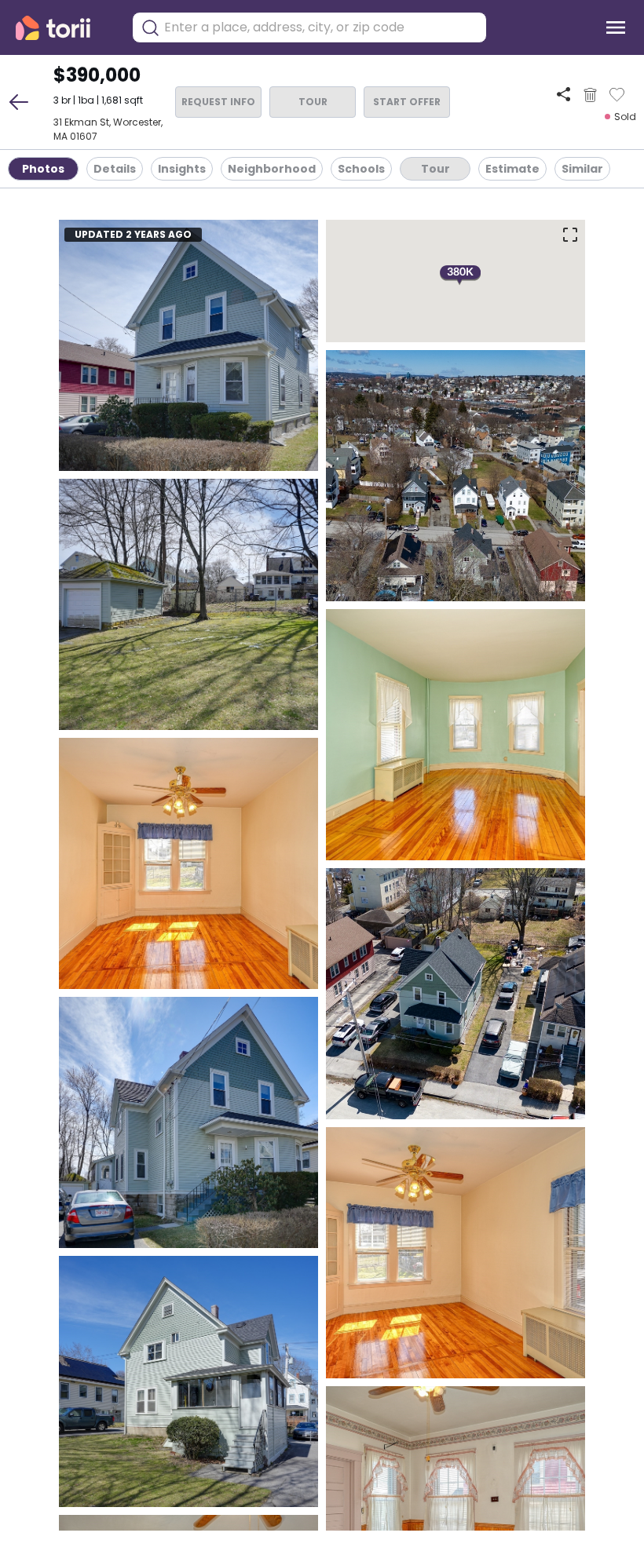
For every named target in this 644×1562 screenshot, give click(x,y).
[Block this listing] (590, 95)
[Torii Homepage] (64, 28)
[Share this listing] (563, 94)
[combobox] (321, 27)
